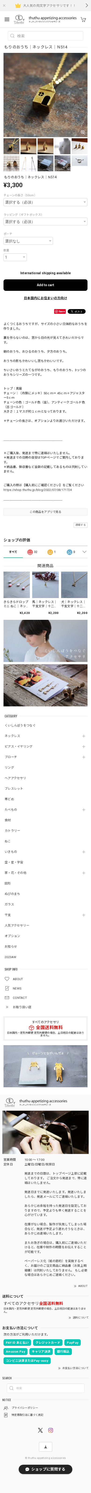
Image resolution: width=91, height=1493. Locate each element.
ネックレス (12, 736)
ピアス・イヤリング (19, 746)
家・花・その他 (15, 873)
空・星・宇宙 (14, 862)
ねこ (8, 841)
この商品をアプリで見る (45, 512)
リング (9, 767)
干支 (8, 915)
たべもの (11, 809)
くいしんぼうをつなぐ (20, 725)
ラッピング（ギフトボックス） (24, 214)
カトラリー (12, 830)
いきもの (11, 852)
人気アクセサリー (17, 925)
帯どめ (9, 799)
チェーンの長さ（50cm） (20, 195)
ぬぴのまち (12, 894)
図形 (8, 883)
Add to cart (45, 285)
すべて (13, 552)
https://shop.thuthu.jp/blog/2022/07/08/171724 (38, 490)
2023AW (11, 957)
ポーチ (8, 234)
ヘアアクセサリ (15, 778)
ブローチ (11, 757)
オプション (12, 936)
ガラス (9, 904)
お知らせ (11, 946)
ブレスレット (14, 788)
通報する (80, 524)
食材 (8, 820)
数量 (6, 250)
